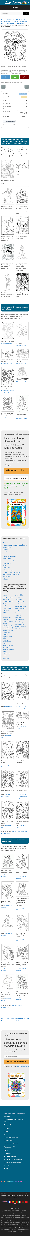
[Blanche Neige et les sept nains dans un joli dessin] (22, 290)
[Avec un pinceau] (7, 928)
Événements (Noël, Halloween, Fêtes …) (15, 545)
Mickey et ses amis (20, 608)
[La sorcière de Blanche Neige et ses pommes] (7, 204)
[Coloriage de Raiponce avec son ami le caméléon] (7, 990)
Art (3, 554)
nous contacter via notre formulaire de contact (13, 1226)
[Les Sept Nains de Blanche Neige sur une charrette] (7, 177)
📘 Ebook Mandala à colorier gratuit (11, 1181)
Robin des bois (19, 619)
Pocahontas (18, 617)
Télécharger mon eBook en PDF (15, 471)
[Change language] (28, 2)
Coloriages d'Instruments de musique (5, 796)
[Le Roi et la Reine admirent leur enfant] (7, 868)
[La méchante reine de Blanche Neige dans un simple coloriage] (7, 290)
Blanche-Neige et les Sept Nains (15, 23)
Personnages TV (8, 563)
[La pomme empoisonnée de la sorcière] (22, 168)
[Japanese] (15, 1203)
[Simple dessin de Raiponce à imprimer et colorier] (22, 930)
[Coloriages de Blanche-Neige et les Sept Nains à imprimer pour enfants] (2, 1018)
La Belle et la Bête (8, 630)
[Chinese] (26, 1201)
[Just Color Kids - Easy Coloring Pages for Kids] (5, 1201)
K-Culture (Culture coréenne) (11, 572)
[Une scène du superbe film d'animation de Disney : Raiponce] (22, 960)
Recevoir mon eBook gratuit (16, 1061)
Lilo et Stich (18, 604)
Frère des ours (7, 617)
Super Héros (6, 567)
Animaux (5, 549)
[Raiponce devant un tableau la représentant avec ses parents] (22, 989)
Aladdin (5, 595)
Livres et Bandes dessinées (11, 574)
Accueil (3, 19)
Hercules (5, 619)
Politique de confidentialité (22, 1066)
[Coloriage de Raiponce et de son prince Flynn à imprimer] (7, 960)
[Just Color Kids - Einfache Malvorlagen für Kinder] (23, 1201)
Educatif (5, 552)
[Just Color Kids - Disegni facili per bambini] (19, 1201)
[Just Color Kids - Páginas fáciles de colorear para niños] (13, 1201)
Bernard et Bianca (8, 608)
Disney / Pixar (7, 558)
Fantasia (5, 615)
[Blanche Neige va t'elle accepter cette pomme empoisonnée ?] (7, 234)
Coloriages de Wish (6, 343)
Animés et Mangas (8, 570)
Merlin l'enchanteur (20, 606)
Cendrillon (6, 610)
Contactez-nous (11, 1195)
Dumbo (5, 612)
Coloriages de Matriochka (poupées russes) (21, 796)
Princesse (24, 97)
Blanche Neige (23, 93)
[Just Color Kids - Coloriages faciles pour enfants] (9, 1201)
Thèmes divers (7, 547)
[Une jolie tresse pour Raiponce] (22, 869)
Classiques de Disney (9, 556)
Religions (5, 579)
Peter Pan (18, 613)
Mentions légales (20, 1195)
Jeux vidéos (6, 576)
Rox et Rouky (19, 622)
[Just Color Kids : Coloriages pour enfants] (15, 2)
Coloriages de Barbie (21, 381)
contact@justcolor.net (17, 1227)
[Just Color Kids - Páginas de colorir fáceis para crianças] (16, 1201)
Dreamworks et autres (9, 561)
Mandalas (5, 543)
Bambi (4, 606)
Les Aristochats (19, 601)
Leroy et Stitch (19, 595)
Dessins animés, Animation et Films (16, 19)
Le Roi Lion (6, 658)
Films (4, 565)
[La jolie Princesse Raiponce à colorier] (7, 898)
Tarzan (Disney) (19, 624)
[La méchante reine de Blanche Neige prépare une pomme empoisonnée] (7, 260)
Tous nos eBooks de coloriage (16, 478)
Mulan (17, 610)
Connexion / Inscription (25, 2)
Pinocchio (18, 615)
